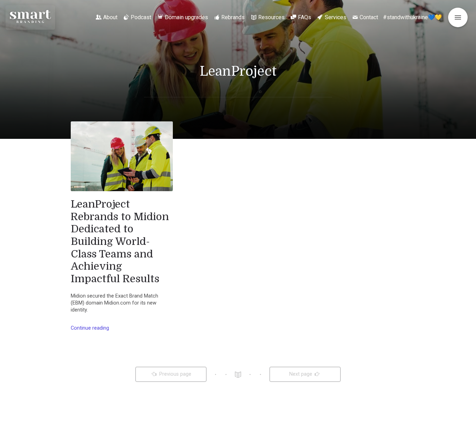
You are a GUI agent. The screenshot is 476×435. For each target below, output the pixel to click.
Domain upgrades (186, 17)
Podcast (141, 17)
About (110, 17)
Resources (271, 17)
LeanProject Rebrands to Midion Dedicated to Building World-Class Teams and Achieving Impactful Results (120, 241)
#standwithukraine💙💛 (412, 17)
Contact (369, 17)
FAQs (304, 17)
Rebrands (233, 17)
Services (335, 17)
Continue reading (90, 328)
